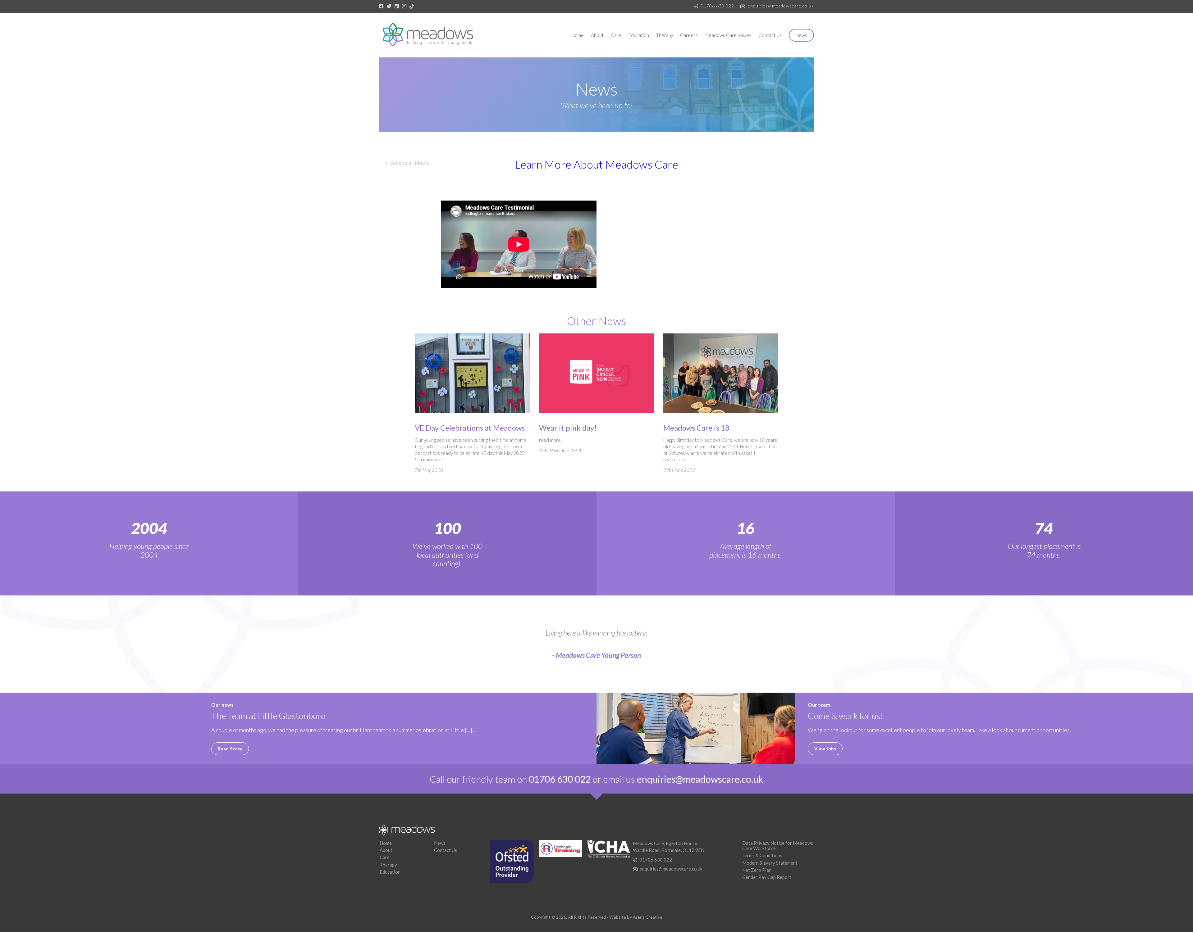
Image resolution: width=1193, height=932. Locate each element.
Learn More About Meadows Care (596, 164)
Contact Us (770, 35)
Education (638, 35)
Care (616, 35)
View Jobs (825, 748)
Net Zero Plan (756, 870)
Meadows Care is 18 (696, 427)
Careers (688, 35)
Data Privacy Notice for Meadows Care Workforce (777, 845)
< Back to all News (407, 163)
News (801, 35)
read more (431, 459)
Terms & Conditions (762, 855)
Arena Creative (647, 917)
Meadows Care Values (728, 35)
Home (578, 35)
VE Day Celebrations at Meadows (470, 427)
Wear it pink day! (568, 427)
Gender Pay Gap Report (766, 877)
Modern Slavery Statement (770, 863)
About (597, 35)
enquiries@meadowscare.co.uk (781, 5)
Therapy (664, 35)
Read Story (230, 748)
